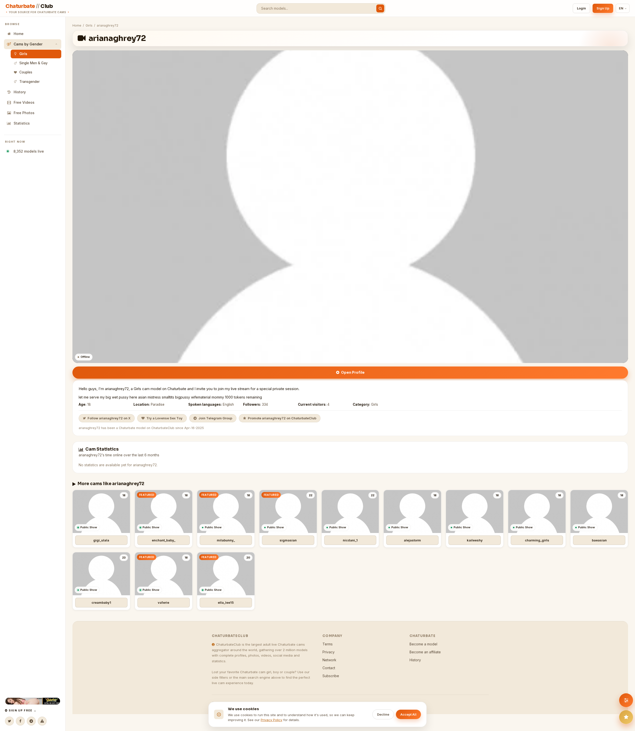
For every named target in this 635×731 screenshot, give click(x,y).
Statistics (22, 123)
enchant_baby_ (163, 540)
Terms (327, 644)
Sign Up (603, 8)
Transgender (29, 82)
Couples (25, 72)
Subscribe (330, 676)
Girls (23, 54)
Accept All (408, 714)
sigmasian (288, 540)
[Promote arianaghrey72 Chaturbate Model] (626, 717)
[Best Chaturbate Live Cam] (32, 701)
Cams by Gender (28, 44)
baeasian (599, 540)
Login (581, 8)
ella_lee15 (226, 602)
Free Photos (24, 113)
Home (19, 34)
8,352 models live (27, 151)
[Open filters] (626, 700)
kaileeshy (475, 540)
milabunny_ (226, 540)
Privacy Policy (271, 720)
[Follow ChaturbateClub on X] (9, 721)
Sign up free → (21, 710)
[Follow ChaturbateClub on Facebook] (20, 721)
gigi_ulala (101, 540)
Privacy (328, 652)
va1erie (163, 602)
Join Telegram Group (215, 418)
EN (621, 8)
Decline (383, 714)
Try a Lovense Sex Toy (164, 418)
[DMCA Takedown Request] (42, 721)
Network (329, 660)
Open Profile (353, 372)
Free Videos (24, 102)
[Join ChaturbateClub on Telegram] (31, 721)
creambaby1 (101, 602)
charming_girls (537, 540)
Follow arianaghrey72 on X (109, 418)
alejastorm (412, 540)
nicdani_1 (350, 540)
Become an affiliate (425, 652)
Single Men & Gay (33, 63)
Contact (328, 668)
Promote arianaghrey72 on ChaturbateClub (282, 418)
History (20, 92)
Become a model (423, 644)
